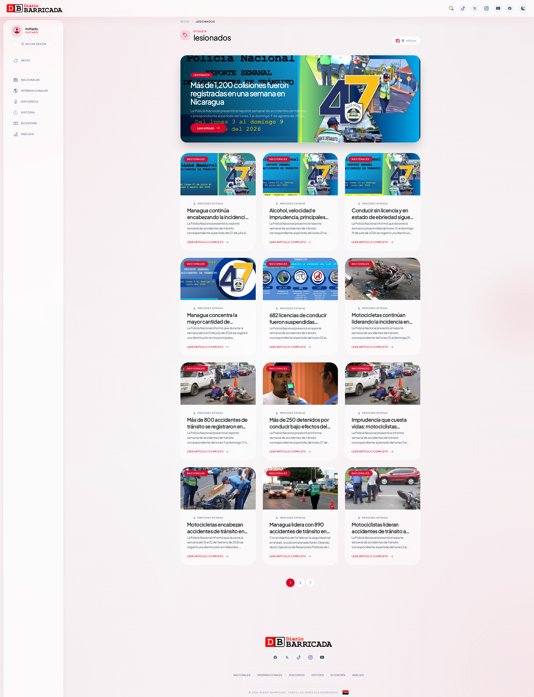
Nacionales (30, 79)
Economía (29, 123)
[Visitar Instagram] (486, 8)
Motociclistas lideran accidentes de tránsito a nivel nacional (379, 531)
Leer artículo (205, 128)
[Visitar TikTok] (463, 8)
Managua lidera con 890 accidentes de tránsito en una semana (298, 531)
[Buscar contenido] (451, 8)
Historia (28, 112)
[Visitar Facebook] (510, 8)
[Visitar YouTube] (498, 8)
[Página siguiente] (310, 582)
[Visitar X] (475, 8)
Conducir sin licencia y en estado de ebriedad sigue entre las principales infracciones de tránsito (381, 220)
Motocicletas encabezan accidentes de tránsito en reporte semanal (215, 531)
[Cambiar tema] (523, 8)
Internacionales (34, 90)
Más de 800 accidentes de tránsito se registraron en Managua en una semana (217, 426)
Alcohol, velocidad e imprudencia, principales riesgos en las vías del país (298, 217)
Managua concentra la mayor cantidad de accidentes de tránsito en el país (215, 325)
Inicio (25, 60)
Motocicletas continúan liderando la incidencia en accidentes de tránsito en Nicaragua (380, 325)
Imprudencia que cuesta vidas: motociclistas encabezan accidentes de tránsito (381, 429)
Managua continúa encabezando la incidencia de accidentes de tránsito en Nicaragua (217, 220)
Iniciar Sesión (35, 43)
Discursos (29, 101)
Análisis (27, 134)
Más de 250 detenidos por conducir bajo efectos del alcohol (299, 426)
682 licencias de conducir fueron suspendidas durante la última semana (298, 321)
